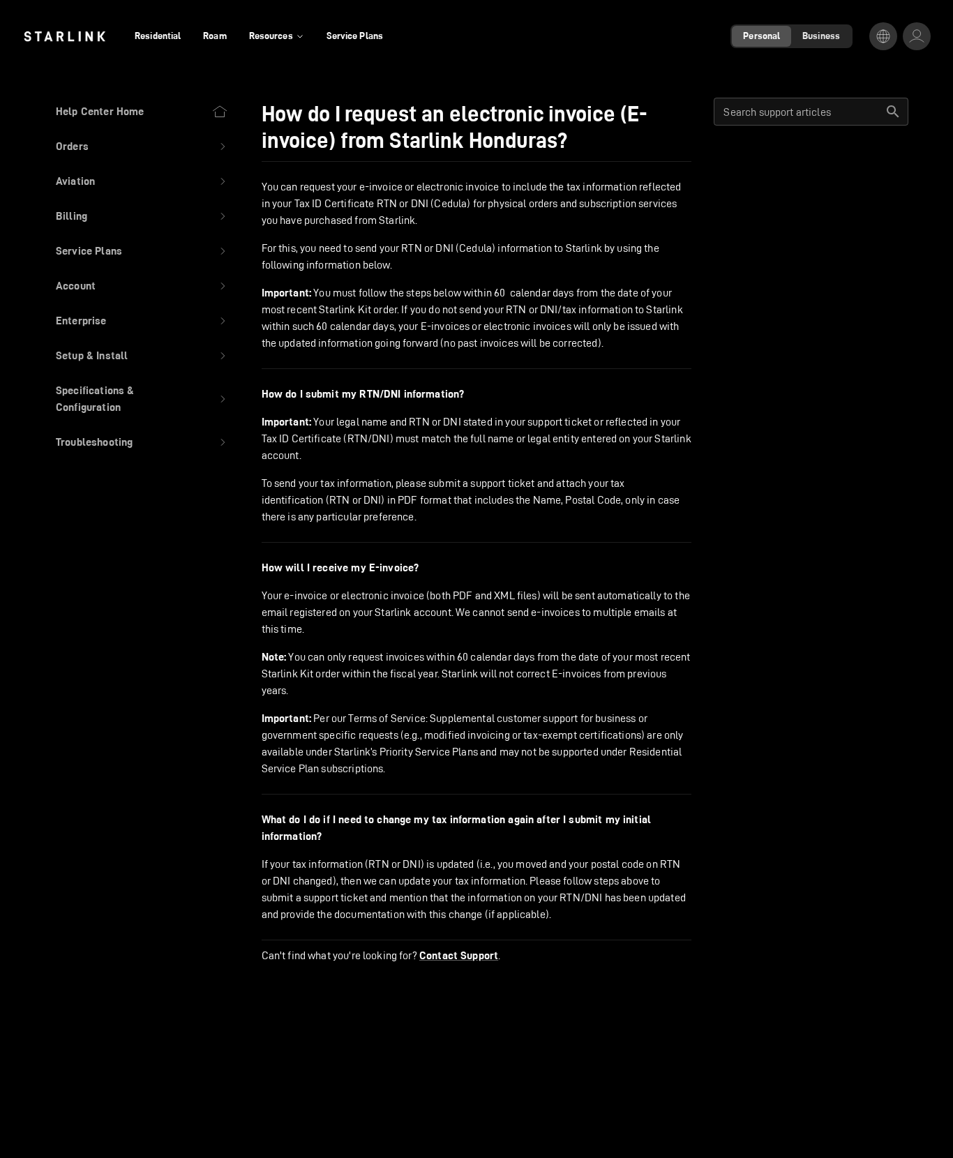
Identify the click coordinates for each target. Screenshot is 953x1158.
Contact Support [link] (458, 955)
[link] (64, 36)
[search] (893, 112)
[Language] (883, 36)
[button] (142, 146)
